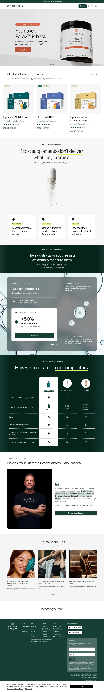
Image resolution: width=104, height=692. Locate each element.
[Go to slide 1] (50, 64)
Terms (81, 669)
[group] (18, 106)
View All (94, 74)
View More (34, 335)
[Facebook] (8, 629)
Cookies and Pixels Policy (14, 689)
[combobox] (72, 654)
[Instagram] (11, 629)
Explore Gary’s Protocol (76, 513)
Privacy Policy (29, 689)
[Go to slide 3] (53, 64)
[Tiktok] (13, 629)
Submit (72, 659)
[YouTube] (16, 629)
